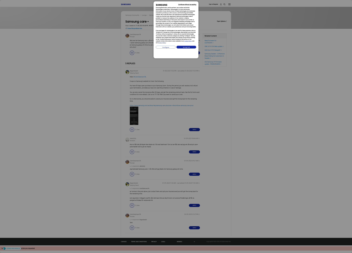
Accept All (186, 47)
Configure (165, 47)
